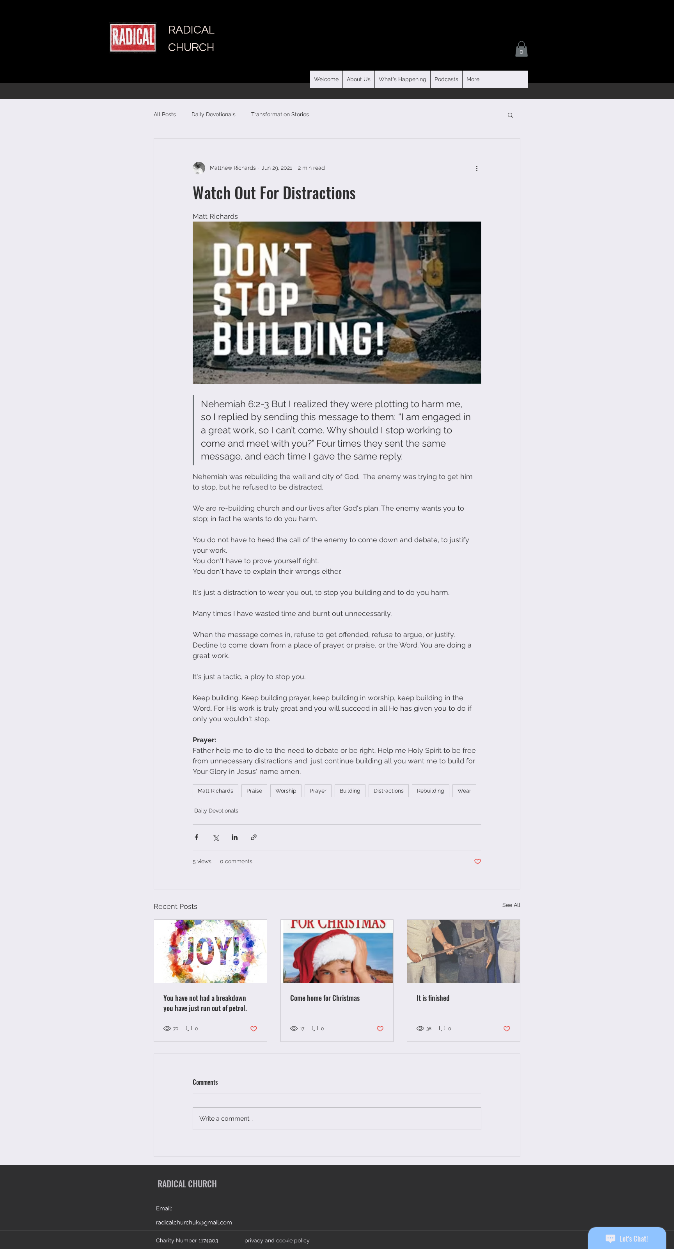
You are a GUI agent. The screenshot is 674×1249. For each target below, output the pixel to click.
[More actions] (476, 168)
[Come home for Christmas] (337, 951)
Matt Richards (215, 791)
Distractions (389, 791)
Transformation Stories (280, 114)
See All (511, 905)
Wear (464, 791)
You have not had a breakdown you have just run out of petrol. (205, 1003)
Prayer (318, 791)
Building (350, 791)
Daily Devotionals (214, 114)
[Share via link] (253, 837)
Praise (254, 791)
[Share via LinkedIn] (234, 837)
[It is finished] (463, 951)
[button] (446, 79)
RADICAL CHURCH (187, 1183)
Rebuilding (430, 791)
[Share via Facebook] (196, 837)
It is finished (433, 998)
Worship (285, 791)
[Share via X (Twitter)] (215, 837)
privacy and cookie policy (277, 1240)
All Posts (165, 114)
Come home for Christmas (325, 998)
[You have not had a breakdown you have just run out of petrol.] (210, 951)
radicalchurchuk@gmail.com (194, 1222)
